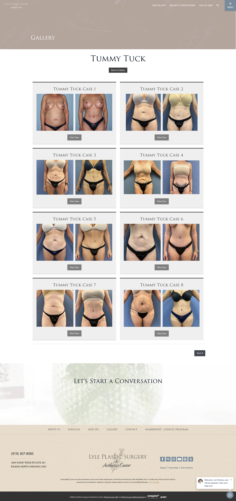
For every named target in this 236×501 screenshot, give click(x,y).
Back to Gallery (118, 70)
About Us (54, 429)
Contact (131, 429)
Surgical (74, 429)
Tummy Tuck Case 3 (74, 155)
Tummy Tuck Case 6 (161, 219)
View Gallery (159, 5)
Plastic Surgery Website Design (133, 497)
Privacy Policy (173, 468)
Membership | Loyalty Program (166, 429)
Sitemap (163, 468)
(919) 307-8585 (206, 5)
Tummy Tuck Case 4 (161, 155)
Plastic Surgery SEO (111, 497)
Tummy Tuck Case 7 (74, 285)
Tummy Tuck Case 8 (161, 285)
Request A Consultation (182, 5)
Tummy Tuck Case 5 (74, 219)
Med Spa (93, 429)
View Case (74, 137)
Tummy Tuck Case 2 (161, 89)
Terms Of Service (187, 468)
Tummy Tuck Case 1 (74, 89)
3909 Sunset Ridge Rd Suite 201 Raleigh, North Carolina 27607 (28, 464)
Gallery (112, 429)
